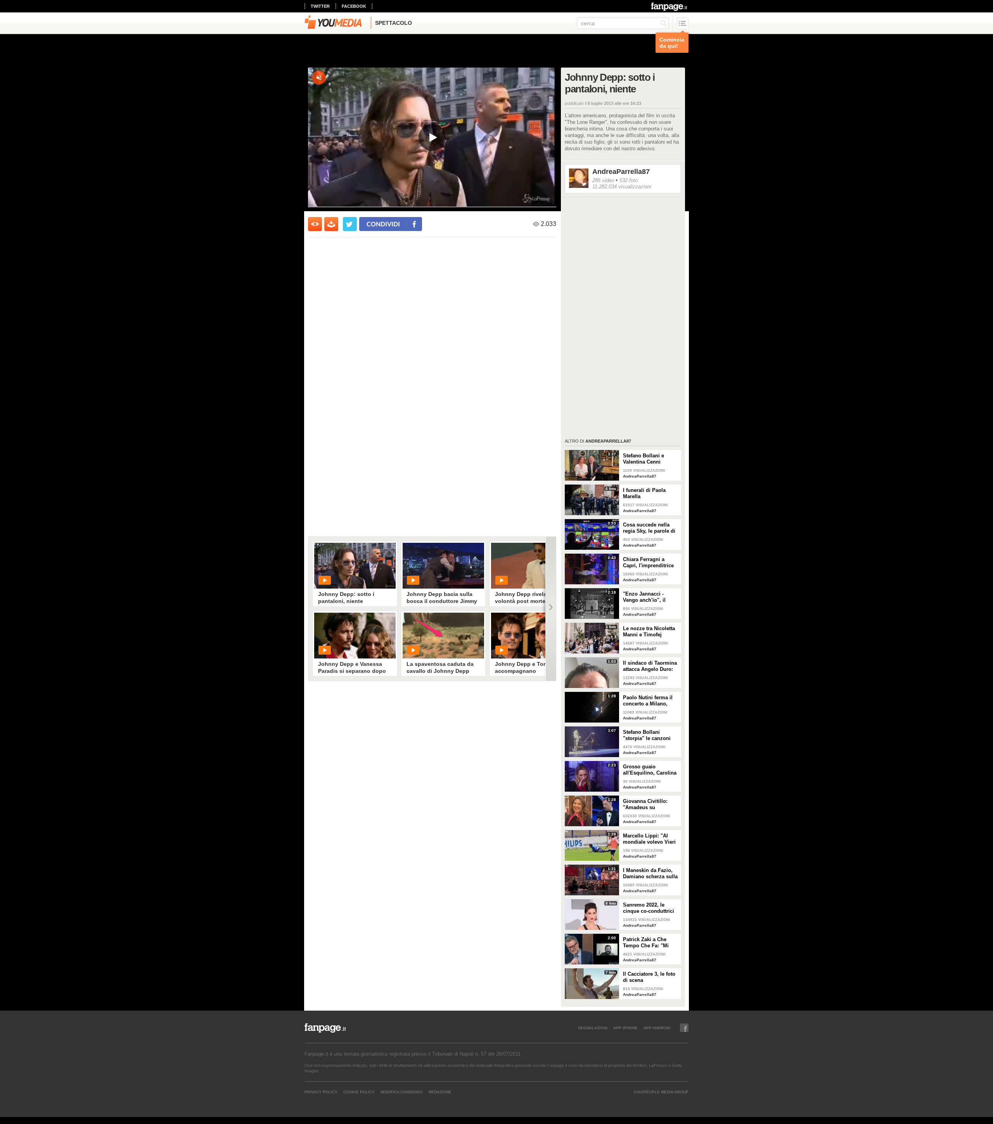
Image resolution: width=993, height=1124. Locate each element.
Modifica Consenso (402, 1092)
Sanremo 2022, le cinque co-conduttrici (648, 908)
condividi (383, 224)
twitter (320, 6)
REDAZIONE (440, 1092)
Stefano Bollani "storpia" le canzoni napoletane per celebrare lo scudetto (648, 735)
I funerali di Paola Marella (644, 493)
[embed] (315, 224)
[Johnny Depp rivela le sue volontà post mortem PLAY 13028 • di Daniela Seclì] (532, 566)
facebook (354, 6)
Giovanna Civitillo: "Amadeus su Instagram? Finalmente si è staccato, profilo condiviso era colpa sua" (650, 804)
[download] (331, 224)
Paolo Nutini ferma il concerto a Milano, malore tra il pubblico (649, 701)
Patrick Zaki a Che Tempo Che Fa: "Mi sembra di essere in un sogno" (650, 942)
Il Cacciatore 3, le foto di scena (649, 977)
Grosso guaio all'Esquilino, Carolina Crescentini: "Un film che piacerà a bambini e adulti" (649, 770)
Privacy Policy (320, 1092)
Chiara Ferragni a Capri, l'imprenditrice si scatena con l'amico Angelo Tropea (649, 562)
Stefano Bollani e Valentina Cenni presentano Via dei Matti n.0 (645, 459)
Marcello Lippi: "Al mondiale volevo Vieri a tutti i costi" (649, 839)
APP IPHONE (625, 1028)
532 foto (628, 180)
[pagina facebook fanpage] (684, 1027)
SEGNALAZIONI (592, 1028)
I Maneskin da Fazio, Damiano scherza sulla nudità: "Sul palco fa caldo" (650, 873)
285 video (603, 180)
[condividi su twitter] (350, 224)
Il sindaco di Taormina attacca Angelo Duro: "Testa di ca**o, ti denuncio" (650, 666)
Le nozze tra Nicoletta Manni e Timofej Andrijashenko (649, 631)
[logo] (670, 6)
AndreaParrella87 (621, 171)
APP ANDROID (657, 1028)
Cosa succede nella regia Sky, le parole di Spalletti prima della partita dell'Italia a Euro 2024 (651, 528)
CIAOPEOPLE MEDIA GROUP (661, 1092)
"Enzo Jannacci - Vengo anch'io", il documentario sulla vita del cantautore (646, 597)
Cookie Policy (359, 1092)
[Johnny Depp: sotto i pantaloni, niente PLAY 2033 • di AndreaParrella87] (355, 566)
